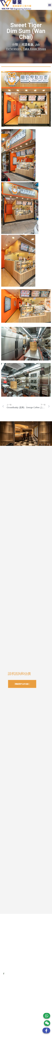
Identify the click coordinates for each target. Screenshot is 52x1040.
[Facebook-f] (4, 974)
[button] (49, 5)
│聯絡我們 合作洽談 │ (22, 684)
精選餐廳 (27, 44)
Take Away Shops (34, 49)
